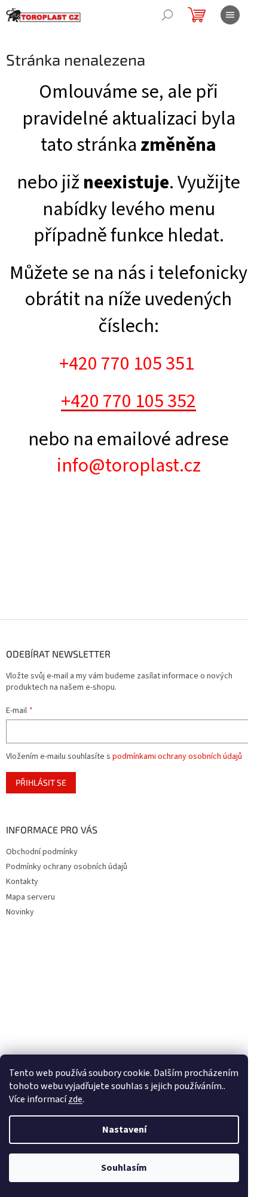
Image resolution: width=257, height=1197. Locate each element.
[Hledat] (167, 15)
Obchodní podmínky (42, 852)
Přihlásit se (41, 782)
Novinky (20, 912)
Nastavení (124, 1129)
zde (75, 1099)
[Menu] (230, 15)
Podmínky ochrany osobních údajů (66, 867)
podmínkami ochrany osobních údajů (177, 756)
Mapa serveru (30, 897)
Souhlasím (124, 1167)
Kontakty (22, 882)
